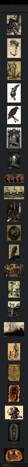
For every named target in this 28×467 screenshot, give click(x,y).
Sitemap (7, 464)
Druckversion (5, 464)
